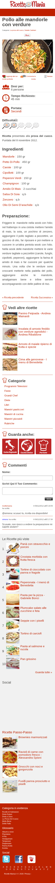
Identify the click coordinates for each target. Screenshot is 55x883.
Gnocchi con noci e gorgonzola (30, 768)
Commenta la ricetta (31, 77)
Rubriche (9, 423)
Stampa (49, 76)
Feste (7, 391)
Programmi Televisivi (15, 386)
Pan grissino (28, 659)
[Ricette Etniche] (27, 447)
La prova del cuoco (17, 30)
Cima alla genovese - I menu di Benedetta (32, 361)
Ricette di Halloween (10, 812)
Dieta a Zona (7, 817)
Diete (7, 400)
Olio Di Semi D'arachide (18, 205)
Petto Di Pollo (11, 162)
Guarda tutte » (43, 672)
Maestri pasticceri (14, 409)
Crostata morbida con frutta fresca (34, 558)
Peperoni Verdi (12, 178)
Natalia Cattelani (30, 30)
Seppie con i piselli (32, 620)
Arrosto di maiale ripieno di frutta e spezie (35, 345)
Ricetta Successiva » (42, 297)
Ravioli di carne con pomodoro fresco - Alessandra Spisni (30, 754)
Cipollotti (8, 172)
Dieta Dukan (7, 814)
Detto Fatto (6, 824)
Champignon (11, 183)
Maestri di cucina (13, 414)
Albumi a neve (8, 832)
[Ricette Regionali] (10, 447)
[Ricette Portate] (43, 447)
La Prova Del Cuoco (10, 819)
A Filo (4, 836)
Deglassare (6, 843)
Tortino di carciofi (31, 633)
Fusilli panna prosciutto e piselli (34, 783)
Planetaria (6, 834)
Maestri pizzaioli (13, 419)
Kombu (5, 848)
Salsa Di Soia (11, 194)
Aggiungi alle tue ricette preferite (10, 77)
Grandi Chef (11, 395)
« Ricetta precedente (13, 297)
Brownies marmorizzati (32, 737)
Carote (7, 167)
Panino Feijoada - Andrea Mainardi (34, 315)
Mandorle (9, 156)
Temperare (6, 841)
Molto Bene (6, 821)
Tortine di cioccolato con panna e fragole (35, 571)
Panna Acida (7, 846)
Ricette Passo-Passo (17, 732)
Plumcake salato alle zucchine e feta (33, 609)
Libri (6, 405)
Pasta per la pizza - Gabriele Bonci (32, 597)
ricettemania (7, 506)
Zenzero (8, 199)
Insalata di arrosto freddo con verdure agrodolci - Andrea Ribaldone (34, 331)
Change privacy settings (41, 874)
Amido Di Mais (12, 189)
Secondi (16, 111)
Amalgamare (7, 839)
